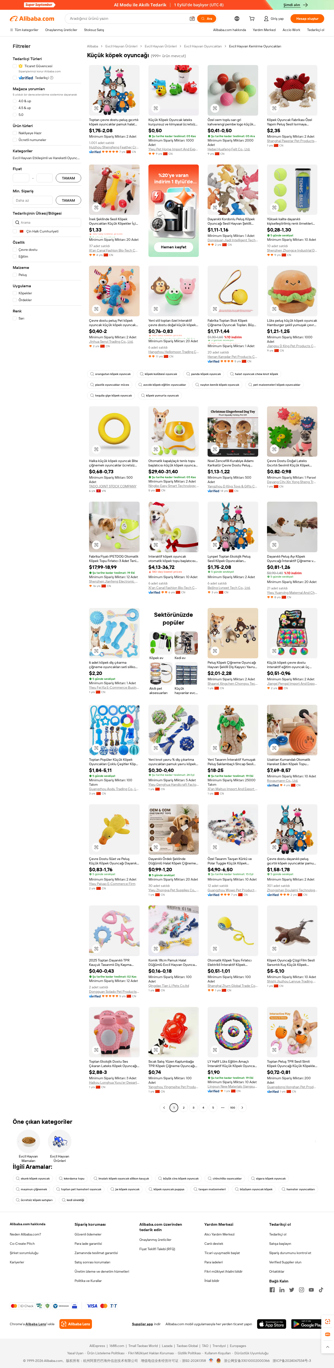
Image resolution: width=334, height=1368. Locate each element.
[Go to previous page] (164, 1107)
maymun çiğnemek (34, 1189)
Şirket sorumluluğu (24, 1253)
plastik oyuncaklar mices (112, 384)
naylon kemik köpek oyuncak (219, 384)
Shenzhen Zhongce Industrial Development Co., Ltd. (292, 250)
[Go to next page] (242, 1107)
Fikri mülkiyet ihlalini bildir (223, 1271)
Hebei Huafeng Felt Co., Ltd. (229, 149)
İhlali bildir (211, 1281)
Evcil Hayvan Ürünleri (121, 46)
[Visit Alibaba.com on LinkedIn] (282, 1290)
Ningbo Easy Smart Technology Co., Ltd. (173, 486)
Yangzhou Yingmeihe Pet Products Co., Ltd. (173, 1087)
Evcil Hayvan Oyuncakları (203, 46)
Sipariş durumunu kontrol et (290, 1253)
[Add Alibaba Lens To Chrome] (75, 1324)
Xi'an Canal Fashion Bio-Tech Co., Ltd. (114, 250)
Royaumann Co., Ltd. (282, 781)
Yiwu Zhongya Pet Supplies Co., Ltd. (173, 890)
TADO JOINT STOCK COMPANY (112, 486)
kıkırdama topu (74, 1178)
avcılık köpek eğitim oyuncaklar (164, 384)
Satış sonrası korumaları (92, 1262)
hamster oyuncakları (301, 1189)
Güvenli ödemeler (88, 1234)
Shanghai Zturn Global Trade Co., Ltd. (233, 986)
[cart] (252, 19)
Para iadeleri (213, 1262)
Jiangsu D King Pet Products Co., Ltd (292, 346)
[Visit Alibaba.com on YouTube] (311, 1290)
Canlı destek (213, 1244)
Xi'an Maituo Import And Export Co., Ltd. (233, 789)
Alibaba (92, 46)
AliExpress (97, 1346)
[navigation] (47, 577)
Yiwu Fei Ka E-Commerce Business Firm (114, 687)
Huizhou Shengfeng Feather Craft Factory (114, 147)
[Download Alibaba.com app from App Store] (271, 1324)
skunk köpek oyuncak (35, 1178)
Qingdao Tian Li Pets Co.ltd (168, 986)
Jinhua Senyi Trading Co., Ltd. (111, 341)
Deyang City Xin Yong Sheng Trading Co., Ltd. (292, 482)
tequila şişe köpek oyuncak (113, 395)
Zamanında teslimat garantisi (96, 1253)
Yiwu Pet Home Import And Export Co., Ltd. (173, 149)
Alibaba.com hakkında (27, 1224)
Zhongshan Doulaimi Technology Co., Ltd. (292, 890)
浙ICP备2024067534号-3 (292, 1361)
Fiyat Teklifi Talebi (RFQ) (157, 1249)
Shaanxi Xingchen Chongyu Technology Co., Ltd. (233, 683)
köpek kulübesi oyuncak (161, 374)
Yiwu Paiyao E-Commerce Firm (112, 884)
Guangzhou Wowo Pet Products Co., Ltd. (233, 890)
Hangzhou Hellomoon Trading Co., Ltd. (173, 352)
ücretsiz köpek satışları (37, 1200)
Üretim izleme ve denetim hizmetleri (102, 1271)
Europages (238, 1346)
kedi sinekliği (75, 1200)
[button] (192, 19)
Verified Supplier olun (285, 1262)
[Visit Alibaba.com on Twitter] (292, 1290)
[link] (327, 1321)
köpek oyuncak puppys (169, 1189)
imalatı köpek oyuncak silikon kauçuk (124, 1178)
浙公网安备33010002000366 (247, 1361)
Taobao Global (187, 1346)
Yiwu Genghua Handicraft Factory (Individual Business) (173, 784)
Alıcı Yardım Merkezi (219, 1234)
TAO (205, 1346)
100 (232, 1107)
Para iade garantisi (88, 1244)
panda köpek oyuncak (206, 374)
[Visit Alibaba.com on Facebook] (272, 1290)
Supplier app (142, 1324)
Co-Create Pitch (22, 1244)
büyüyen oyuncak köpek (256, 1189)
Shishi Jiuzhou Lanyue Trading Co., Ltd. (292, 981)
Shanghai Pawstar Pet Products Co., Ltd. (292, 141)
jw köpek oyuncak (127, 1189)
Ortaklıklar (276, 1271)
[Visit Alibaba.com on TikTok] (321, 1290)
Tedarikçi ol (277, 1234)
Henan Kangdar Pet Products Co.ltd (233, 357)
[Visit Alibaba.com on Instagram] (301, 1290)
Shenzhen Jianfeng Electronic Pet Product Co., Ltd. (114, 581)
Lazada (167, 1346)
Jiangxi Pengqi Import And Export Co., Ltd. (292, 683)
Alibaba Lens (35, 1324)
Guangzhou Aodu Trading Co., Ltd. (114, 789)
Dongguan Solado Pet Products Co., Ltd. (114, 991)
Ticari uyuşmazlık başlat (222, 1253)
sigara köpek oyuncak (271, 1178)
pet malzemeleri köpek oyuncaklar (277, 384)
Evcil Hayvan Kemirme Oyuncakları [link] (255, 46)
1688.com (116, 1346)
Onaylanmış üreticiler (155, 1240)
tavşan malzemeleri (212, 1189)
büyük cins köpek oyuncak (181, 1178)
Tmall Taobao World (143, 1346)
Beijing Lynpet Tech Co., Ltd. (229, 588)
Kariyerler (17, 1262)
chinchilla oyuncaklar (227, 1178)
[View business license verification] (211, 1360)
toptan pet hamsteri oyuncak (81, 1189)
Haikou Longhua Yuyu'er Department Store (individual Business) (114, 1082)
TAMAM (68, 178)
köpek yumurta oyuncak (162, 395)
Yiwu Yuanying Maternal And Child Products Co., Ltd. (292, 593)
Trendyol (219, 1346)
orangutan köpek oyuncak (113, 374)
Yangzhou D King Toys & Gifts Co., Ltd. (233, 486)
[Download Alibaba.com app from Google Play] (307, 1324)
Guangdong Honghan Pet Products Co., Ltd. (292, 1087)
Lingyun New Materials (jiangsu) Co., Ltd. (233, 1086)
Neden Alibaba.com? (25, 1234)
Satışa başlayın (280, 1244)
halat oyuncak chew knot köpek (256, 374)
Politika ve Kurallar (88, 1281)
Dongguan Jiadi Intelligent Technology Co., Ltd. (233, 240)
